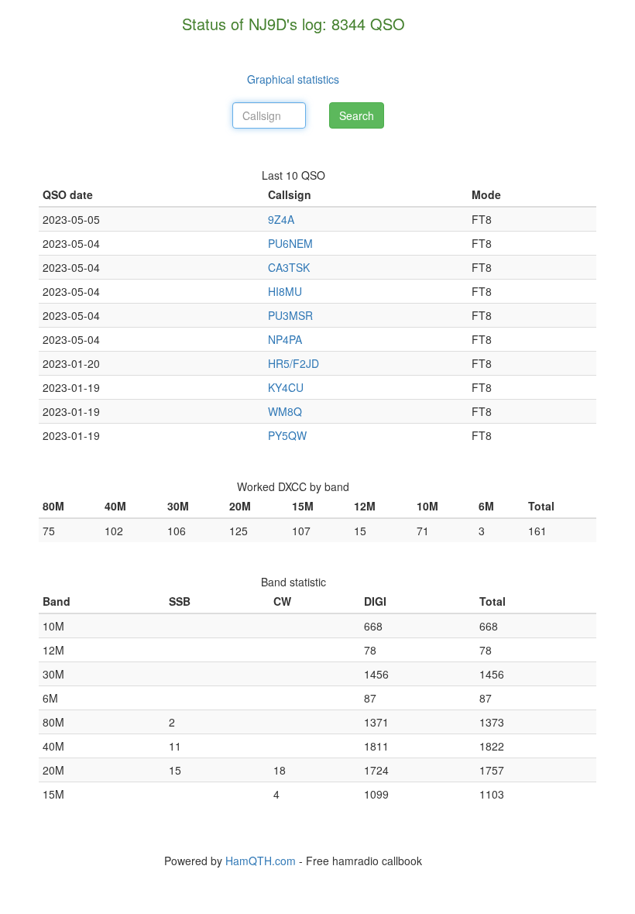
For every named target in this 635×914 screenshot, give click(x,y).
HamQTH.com (260, 860)
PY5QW (287, 435)
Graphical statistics (293, 79)
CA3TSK (289, 267)
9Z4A (281, 219)
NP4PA (285, 339)
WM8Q (285, 411)
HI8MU (285, 291)
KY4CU (286, 387)
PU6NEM (290, 243)
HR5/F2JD (293, 363)
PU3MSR (290, 315)
